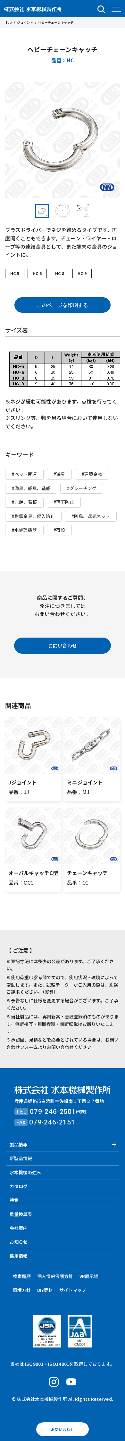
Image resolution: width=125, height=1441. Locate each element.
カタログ (19, 1186)
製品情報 (19, 1144)
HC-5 (14, 273)
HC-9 (82, 273)
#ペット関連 (24, 474)
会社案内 (19, 1228)
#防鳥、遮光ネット (90, 516)
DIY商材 (45, 1290)
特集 (14, 1200)
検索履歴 (22, 1276)
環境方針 (22, 1290)
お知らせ (19, 1242)
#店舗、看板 (24, 502)
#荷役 (59, 530)
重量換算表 (21, 1214)
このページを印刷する (62, 305)
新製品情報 (21, 1158)
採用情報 (19, 1256)
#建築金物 (92, 474)
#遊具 (59, 474)
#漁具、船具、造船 (31, 488)
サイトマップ (72, 1290)
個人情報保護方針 (55, 1276)
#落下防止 (64, 502)
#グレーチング (81, 488)
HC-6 (37, 273)
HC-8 (59, 273)
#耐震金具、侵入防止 (33, 516)
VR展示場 (88, 1276)
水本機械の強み (25, 1172)
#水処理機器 (24, 530)
